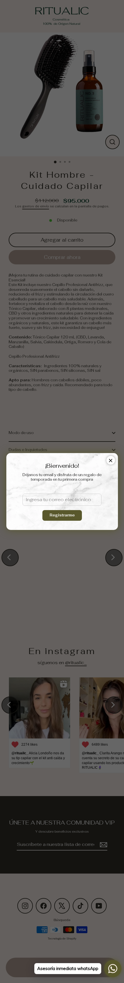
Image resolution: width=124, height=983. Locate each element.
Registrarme (62, 515)
